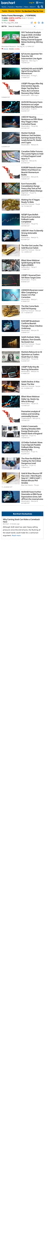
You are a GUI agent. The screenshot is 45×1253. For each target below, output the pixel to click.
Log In (31, 2)
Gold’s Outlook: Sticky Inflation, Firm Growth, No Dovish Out (31, 339)
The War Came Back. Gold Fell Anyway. (30, 307)
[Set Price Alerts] (35, 23)
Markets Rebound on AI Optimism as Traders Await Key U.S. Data (31, 354)
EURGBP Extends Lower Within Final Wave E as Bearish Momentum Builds (31, 171)
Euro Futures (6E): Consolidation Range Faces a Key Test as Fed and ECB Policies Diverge (31, 187)
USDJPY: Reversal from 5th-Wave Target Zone (31, 276)
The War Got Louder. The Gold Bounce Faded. (31, 246)
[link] (42, 23)
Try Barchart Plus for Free (32, 11)
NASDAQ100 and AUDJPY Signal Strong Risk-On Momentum (32, 71)
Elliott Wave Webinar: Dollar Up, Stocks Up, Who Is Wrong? (30, 398)
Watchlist (19, 7)
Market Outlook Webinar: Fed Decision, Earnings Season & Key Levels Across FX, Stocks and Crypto (31, 138)
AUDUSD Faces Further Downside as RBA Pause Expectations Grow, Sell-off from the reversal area (32, 495)
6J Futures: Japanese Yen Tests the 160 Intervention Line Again (31, 56)
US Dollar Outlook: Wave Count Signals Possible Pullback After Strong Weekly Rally (31, 446)
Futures (11, 7)
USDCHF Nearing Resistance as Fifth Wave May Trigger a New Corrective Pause (31, 120)
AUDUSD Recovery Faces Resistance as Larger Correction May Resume (31, 104)
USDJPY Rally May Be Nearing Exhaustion (30, 368)
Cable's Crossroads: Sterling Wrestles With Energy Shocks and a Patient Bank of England (31, 430)
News (26, 7)
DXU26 (5, 49)
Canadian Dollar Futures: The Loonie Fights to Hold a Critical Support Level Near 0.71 (32, 155)
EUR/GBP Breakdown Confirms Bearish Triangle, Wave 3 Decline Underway (31, 324)
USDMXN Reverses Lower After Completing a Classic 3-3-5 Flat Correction (32, 294)
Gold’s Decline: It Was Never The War (30, 382)
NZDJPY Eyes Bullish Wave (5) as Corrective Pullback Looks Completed (30, 218)
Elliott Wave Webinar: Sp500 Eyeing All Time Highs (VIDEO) (30, 262)
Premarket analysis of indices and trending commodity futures (30, 413)
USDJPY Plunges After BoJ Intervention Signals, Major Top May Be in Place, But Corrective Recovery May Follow (32, 88)
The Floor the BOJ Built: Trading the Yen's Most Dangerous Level (31, 460)
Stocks (4, 7)
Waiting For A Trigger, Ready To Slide (30, 201)
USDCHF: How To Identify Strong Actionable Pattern (32, 233)
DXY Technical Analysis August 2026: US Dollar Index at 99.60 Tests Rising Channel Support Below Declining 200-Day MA (32, 38)
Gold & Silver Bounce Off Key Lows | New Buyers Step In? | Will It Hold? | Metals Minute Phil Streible (31, 478)
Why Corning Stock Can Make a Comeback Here (21, 520)
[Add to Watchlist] (39, 23)
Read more (16, 535)
